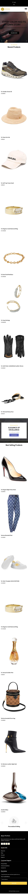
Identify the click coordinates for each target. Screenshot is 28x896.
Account (3, 855)
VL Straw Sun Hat (5, 137)
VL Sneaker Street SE (6, 91)
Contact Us (3, 867)
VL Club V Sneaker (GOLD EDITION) (10, 581)
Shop (2, 852)
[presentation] (1, 41)
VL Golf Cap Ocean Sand (7, 183)
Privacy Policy (4, 863)
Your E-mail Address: (5, 876)
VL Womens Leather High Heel (9, 764)
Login (14, 2)
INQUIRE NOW (14, 32)
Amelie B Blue (4, 810)
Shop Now (14, 435)
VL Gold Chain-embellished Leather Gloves (12, 366)
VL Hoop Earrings (5, 320)
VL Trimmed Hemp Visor (7, 411)
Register (3, 857)
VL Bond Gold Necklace (7, 274)
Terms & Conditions (5, 865)
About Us (3, 850)
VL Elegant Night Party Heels (8, 489)
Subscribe (14, 883)
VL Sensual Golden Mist (7, 672)
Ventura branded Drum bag (8, 718)
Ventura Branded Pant (6, 535)
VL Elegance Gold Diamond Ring (9, 228)
